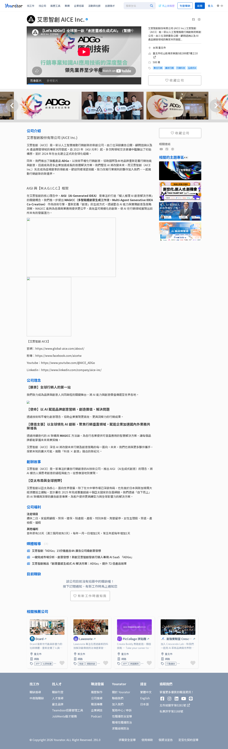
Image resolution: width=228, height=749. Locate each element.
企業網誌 (96, 710)
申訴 (129, 710)
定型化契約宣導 (188, 740)
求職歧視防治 (120, 728)
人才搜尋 (57, 698)
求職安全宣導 (127, 740)
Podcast (96, 716)
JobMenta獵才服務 (64, 716)
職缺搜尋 (35, 692)
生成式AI (192, 67)
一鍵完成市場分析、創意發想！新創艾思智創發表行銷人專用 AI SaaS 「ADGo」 (83, 557)
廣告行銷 (169, 67)
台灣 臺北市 (159, 47)
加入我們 (117, 704)
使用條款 (147, 740)
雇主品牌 (57, 704)
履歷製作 (96, 692)
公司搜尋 (96, 698)
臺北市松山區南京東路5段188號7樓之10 (175, 53)
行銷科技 (181, 67)
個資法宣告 (166, 740)
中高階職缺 (37, 698)
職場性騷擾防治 (122, 722)
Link (30, 618)
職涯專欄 (96, 704)
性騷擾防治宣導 (122, 716)
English (145, 698)
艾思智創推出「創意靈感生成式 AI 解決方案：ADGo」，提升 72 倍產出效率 (79, 563)
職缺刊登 (57, 692)
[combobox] (140, 5)
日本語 (144, 704)
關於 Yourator (121, 692)
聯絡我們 (117, 698)
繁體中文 (146, 692)
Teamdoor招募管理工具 (67, 710)
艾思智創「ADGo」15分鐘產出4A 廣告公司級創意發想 (66, 550)
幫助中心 (117, 710)
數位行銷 (158, 67)
